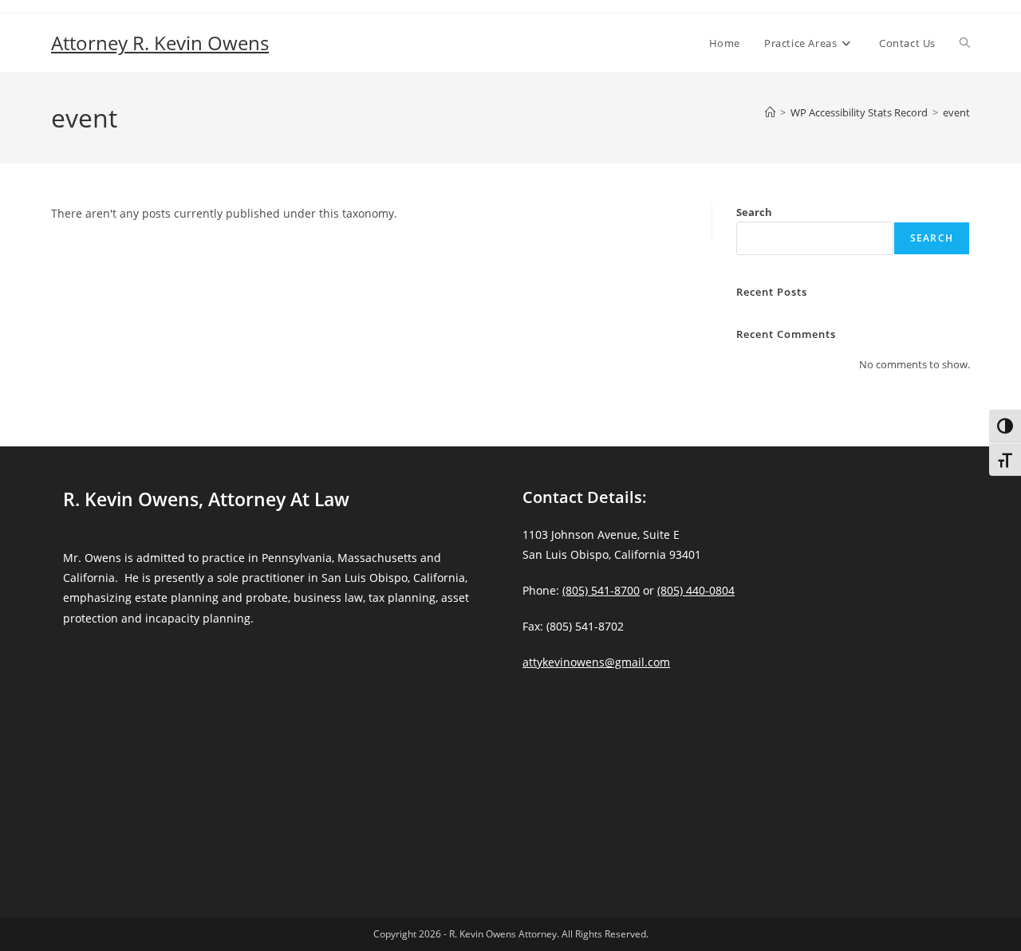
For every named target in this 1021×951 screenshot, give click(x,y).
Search (754, 212)
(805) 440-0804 (696, 590)
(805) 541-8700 (601, 590)
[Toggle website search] (965, 43)
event (956, 112)
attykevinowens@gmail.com (596, 662)
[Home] (770, 112)
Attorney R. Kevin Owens (160, 42)
